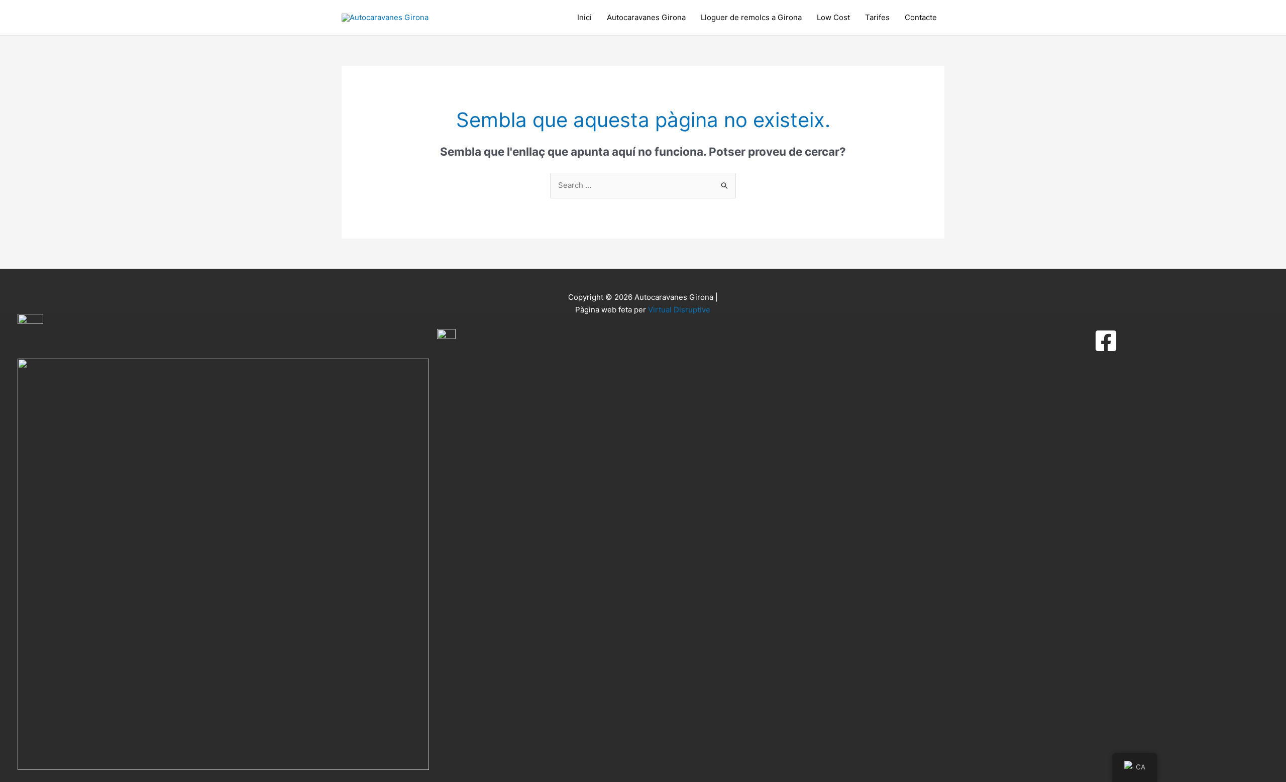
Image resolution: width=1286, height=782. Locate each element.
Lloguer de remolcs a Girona (751, 17)
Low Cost (833, 17)
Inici (584, 17)
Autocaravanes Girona (646, 17)
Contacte (921, 17)
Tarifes (877, 17)
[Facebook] (1106, 341)
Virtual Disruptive (679, 309)
